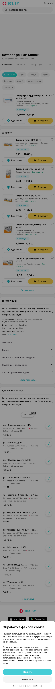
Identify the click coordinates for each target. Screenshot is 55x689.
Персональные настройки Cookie (27, 686)
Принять (27, 672)
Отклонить (27, 679)
